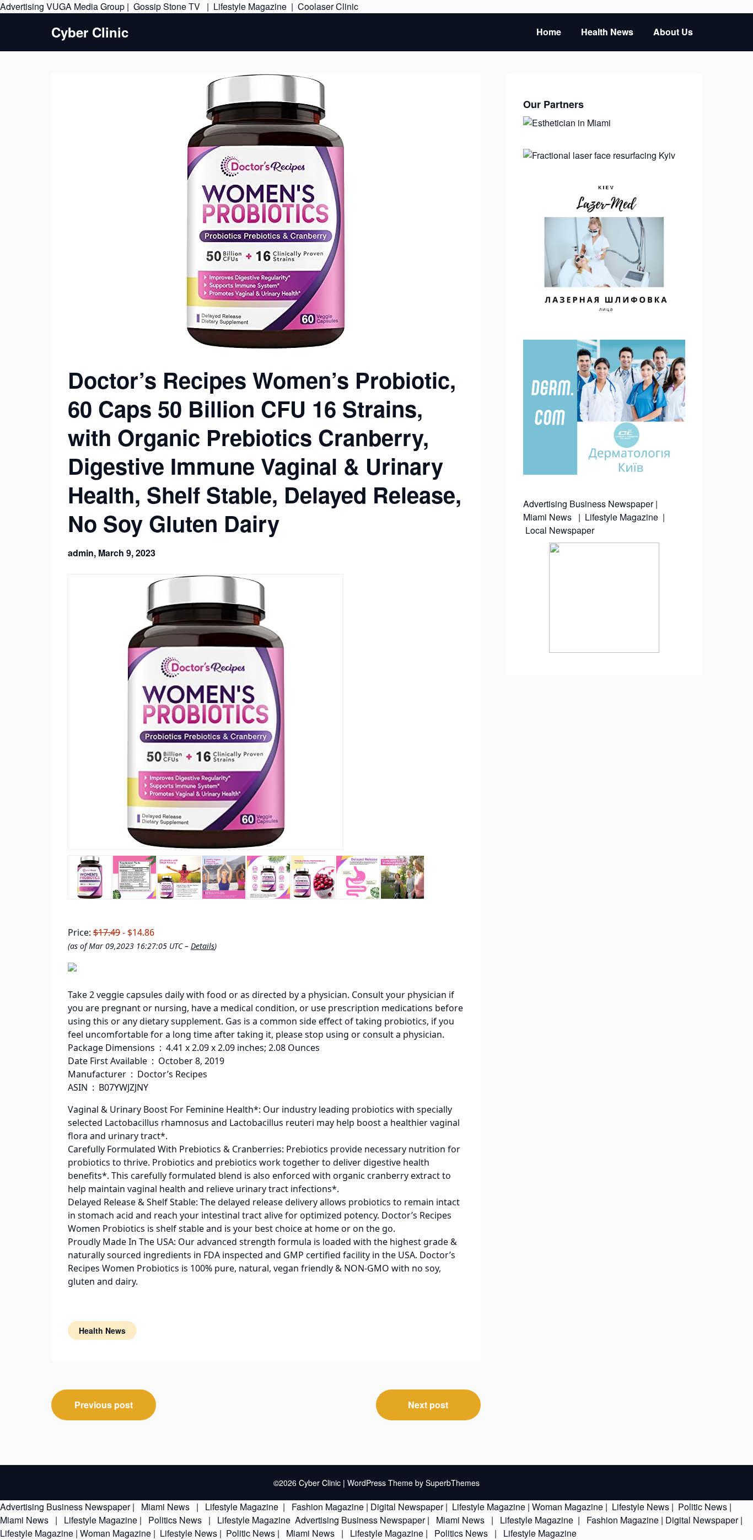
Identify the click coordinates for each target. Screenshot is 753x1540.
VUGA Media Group (85, 6)
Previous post (103, 1404)
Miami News (548, 517)
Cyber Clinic (89, 32)
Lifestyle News (639, 1506)
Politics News (175, 1520)
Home (548, 31)
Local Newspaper (559, 530)
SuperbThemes (453, 1482)
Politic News (701, 1506)
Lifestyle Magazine (250, 6)
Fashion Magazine (327, 1506)
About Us (673, 31)
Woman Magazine (567, 1506)
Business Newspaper (611, 503)
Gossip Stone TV (167, 6)
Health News (607, 31)
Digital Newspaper (406, 1506)
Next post (428, 1404)
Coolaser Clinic (328, 6)
